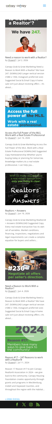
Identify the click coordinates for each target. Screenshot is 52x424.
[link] (16, 5)
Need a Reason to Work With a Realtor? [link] (21, 287)
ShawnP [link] (12, 60)
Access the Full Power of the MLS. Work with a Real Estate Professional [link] (25, 134)
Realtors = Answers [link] (15, 210)
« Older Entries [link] (12, 399)
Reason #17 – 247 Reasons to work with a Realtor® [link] (24, 358)
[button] (44, 7)
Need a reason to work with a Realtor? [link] (26, 57)
